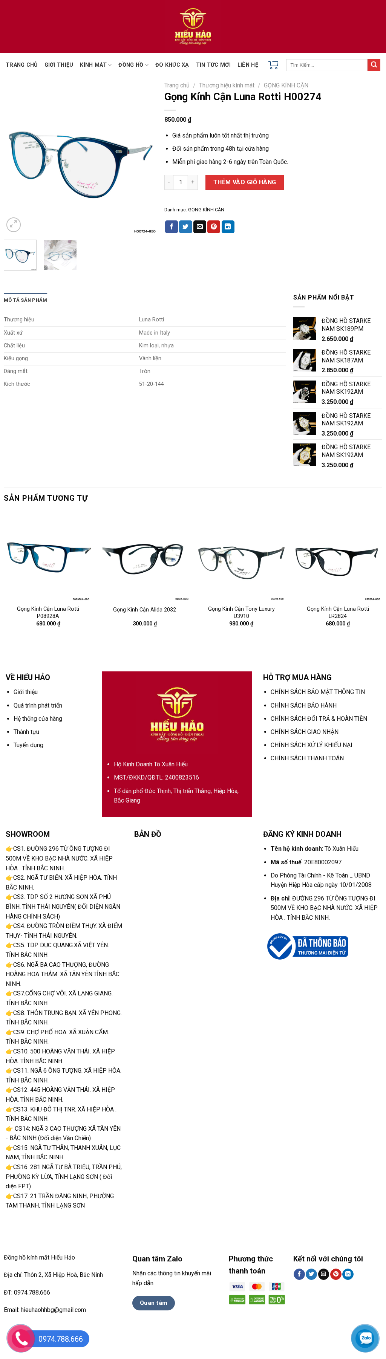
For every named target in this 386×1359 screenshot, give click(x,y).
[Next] (145, 157)
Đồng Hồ (130, 65)
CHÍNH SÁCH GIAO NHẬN (305, 731)
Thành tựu (26, 731)
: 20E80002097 (306, 862)
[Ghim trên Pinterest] (213, 226)
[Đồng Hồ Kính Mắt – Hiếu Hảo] (193, 26)
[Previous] (16, 157)
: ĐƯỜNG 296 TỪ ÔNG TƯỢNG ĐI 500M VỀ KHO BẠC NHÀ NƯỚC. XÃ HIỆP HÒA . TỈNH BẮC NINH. (324, 908)
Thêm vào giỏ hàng (244, 182)
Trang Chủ (22, 65)
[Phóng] (13, 224)
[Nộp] (374, 65)
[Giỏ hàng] (273, 65)
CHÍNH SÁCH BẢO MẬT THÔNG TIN (318, 692)
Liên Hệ (247, 65)
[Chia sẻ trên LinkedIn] (228, 226)
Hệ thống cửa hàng (38, 718)
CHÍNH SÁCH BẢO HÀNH (304, 705)
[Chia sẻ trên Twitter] (185, 226)
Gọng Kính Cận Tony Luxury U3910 (241, 612)
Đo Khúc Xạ (172, 65)
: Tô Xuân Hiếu (314, 848)
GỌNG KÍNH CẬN (286, 85)
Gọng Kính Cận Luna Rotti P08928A (48, 612)
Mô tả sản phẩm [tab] (25, 300)
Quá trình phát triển (38, 705)
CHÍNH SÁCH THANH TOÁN (307, 758)
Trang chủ (177, 85)
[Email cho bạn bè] (199, 226)
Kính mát (93, 65)
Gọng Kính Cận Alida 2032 (144, 610)
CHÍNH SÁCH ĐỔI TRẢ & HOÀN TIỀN (319, 718)
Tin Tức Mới (213, 65)
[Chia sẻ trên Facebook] (171, 226)
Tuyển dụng (28, 745)
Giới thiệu (26, 692)
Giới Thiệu (59, 65)
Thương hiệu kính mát (226, 85)
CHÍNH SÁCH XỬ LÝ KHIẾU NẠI (311, 745)
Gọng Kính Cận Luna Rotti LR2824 (338, 612)
